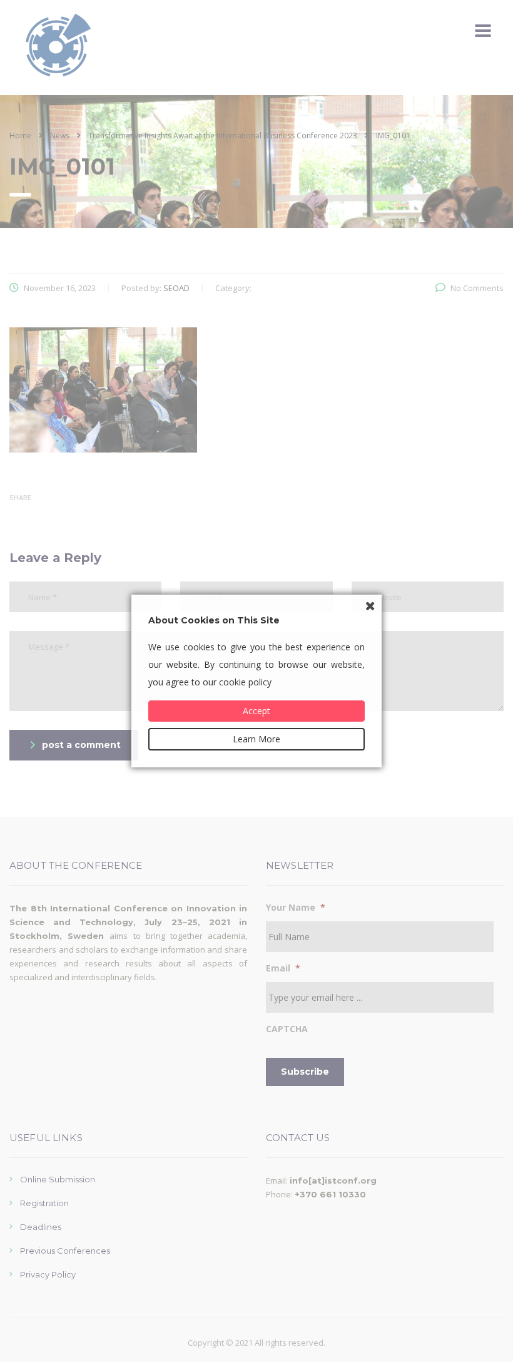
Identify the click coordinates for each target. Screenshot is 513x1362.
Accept (256, 711)
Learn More (256, 739)
